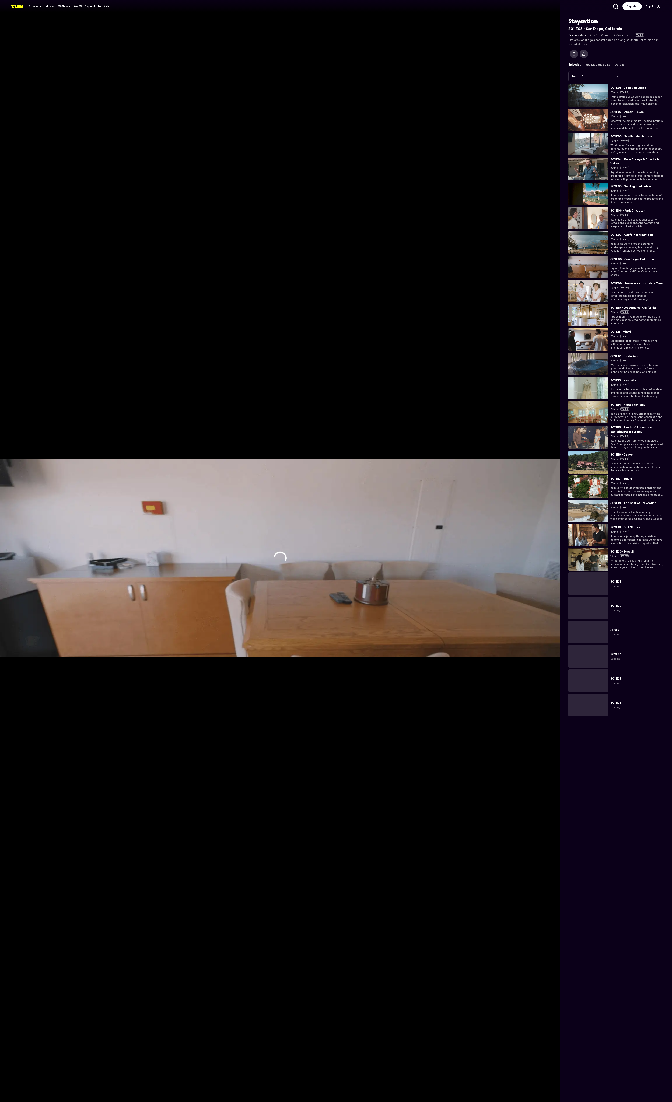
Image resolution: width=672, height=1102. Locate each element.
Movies (50, 6)
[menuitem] (35, 6)
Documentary (577, 35)
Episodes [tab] (574, 64)
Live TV (77, 6)
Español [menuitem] (90, 6)
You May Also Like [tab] (597, 64)
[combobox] (596, 76)
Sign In (650, 6)
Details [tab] (619, 64)
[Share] (584, 54)
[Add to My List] (574, 54)
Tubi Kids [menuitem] (103, 6)
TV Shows (63, 6)
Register (632, 6)
